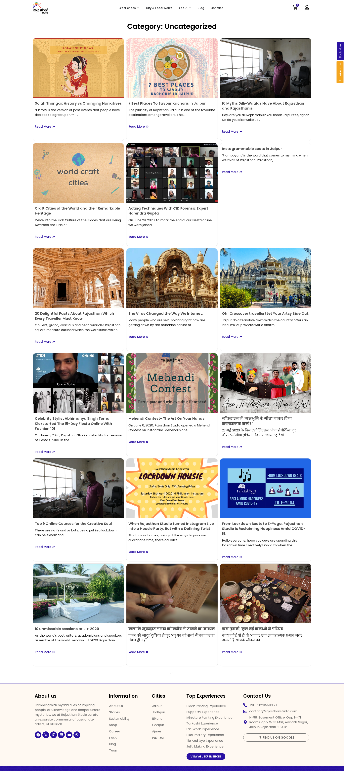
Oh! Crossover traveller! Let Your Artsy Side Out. (265, 313)
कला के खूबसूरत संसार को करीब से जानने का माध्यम (171, 628)
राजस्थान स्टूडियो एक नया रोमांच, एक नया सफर (167, 733)
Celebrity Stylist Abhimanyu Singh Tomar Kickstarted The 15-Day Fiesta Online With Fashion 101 (73, 423)
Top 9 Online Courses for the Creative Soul (73, 523)
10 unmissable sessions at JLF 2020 (67, 628)
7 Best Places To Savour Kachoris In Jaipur (167, 103)
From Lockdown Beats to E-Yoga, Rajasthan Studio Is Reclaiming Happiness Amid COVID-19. (264, 528)
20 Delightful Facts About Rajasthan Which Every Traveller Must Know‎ (74, 316)
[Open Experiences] (138, 8)
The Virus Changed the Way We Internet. (165, 313)
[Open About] (190, 8)
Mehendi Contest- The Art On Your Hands (166, 418)
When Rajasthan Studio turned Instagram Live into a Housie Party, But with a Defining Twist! (171, 526)
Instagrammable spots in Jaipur (252, 148)
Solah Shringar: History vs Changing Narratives (78, 103)
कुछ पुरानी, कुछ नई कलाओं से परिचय (252, 628)
